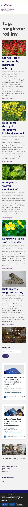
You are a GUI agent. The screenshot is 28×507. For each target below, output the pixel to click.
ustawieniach (4, 500)
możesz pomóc (14, 460)
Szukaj (6, 356)
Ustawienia (19, 504)
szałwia (4, 76)
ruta (7, 139)
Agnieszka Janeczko (11, 71)
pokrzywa (9, 195)
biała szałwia (19, 298)
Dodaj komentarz (12, 76)
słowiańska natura (7, 138)
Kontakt (5, 472)
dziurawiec (19, 246)
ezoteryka (5, 297)
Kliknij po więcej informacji (14, 340)
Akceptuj (5, 504)
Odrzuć (12, 504)
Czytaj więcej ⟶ (8, 98)
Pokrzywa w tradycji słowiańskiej (10, 186)
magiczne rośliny (14, 74)
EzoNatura (6, 5)
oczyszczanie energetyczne (10, 73)
